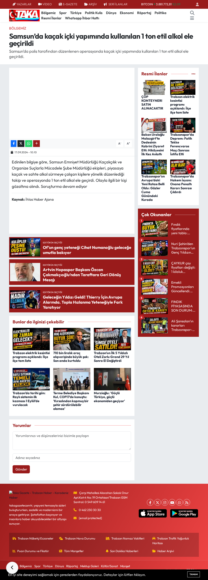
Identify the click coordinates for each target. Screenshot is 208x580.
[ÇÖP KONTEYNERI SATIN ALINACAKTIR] (154, 87)
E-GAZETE (70, 4)
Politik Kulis (94, 13)
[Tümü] (193, 74)
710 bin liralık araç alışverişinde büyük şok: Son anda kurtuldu (71, 357)
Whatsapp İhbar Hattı (82, 18)
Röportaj (144, 13)
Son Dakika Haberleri (124, 551)
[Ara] (192, 12)
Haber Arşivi (165, 551)
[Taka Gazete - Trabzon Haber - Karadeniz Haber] (24, 15)
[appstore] (153, 513)
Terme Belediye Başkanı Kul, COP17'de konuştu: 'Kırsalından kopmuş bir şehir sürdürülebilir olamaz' (71, 401)
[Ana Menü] (192, 18)
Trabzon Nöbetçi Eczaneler (35, 538)
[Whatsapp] (179, 502)
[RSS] (186, 502)
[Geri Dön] (12, 568)
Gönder (21, 469)
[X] (157, 502)
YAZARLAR (23, 4)
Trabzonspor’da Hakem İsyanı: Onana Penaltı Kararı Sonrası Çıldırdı (182, 184)
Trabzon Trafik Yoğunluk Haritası (170, 540)
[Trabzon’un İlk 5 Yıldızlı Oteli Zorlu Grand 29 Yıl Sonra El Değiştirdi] (112, 338)
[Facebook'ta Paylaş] (13, 143)
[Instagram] (164, 502)
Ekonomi (127, 13)
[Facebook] (150, 502)
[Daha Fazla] (36, 143)
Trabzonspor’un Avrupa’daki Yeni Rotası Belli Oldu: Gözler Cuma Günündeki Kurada (153, 188)
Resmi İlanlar (51, 18)
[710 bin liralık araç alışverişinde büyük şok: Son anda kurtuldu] (71, 338)
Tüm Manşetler (74, 551)
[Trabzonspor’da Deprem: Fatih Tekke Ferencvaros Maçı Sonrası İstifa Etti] (183, 125)
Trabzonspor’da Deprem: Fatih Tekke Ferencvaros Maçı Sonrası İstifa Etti (182, 144)
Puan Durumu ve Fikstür (33, 551)
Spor (63, 13)
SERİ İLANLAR (117, 4)
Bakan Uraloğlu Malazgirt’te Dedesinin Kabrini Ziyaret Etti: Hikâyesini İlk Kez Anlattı (153, 144)
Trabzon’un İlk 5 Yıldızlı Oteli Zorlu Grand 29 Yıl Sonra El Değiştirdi (111, 357)
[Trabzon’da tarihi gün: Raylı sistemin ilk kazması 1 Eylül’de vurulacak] (31, 378)
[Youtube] (172, 502)
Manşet (125, 566)
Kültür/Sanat (109, 566)
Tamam (194, 574)
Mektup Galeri (89, 566)
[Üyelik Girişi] (195, 4)
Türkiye (75, 13)
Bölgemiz (48, 13)
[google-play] (184, 513)
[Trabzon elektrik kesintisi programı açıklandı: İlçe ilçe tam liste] (31, 338)
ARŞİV (93, 4)
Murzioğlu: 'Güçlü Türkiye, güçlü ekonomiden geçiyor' (109, 397)
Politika (160, 13)
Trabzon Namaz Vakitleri (127, 538)
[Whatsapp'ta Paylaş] (28, 143)
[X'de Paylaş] (20, 143)
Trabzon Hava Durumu (80, 538)
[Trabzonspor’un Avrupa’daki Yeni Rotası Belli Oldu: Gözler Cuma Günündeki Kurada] (154, 166)
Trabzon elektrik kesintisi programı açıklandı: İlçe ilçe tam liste (31, 357)
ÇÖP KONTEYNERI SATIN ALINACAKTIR (152, 103)
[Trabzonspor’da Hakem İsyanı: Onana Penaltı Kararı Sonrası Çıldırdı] (183, 166)
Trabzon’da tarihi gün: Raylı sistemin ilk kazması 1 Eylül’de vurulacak (29, 399)
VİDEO (47, 4)
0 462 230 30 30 (90, 510)
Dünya (111, 13)
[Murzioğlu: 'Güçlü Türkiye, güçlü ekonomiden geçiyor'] (112, 378)
